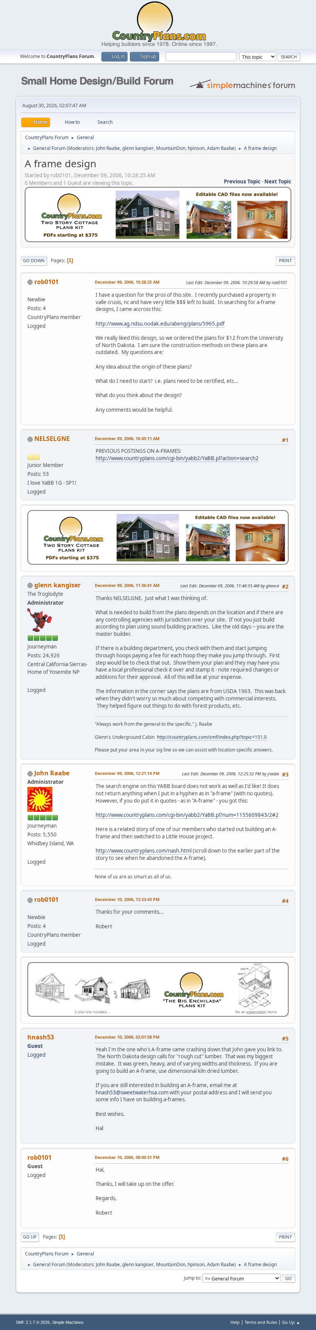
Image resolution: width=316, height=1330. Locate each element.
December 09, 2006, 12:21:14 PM (127, 773)
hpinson (196, 148)
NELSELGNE (52, 438)
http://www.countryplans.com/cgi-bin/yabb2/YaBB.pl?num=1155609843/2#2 (187, 814)
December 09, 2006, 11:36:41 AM (127, 585)
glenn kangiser (138, 148)
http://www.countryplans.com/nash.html (144, 850)
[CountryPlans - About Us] (30, 852)
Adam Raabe (220, 148)
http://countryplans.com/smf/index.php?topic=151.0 (212, 737)
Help (235, 1322)
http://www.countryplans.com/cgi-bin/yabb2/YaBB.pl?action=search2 (177, 458)
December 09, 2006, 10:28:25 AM (127, 282)
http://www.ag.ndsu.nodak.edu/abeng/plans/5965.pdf (160, 323)
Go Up (30, 1237)
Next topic (277, 181)
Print (285, 260)
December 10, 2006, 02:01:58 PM (127, 1037)
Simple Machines (68, 1322)
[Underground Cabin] (30, 680)
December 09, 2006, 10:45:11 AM (127, 438)
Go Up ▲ (291, 1322)
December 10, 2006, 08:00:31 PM (127, 1157)
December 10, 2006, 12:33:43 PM (127, 899)
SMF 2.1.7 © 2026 (33, 1322)
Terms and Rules (261, 1322)
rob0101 (46, 282)
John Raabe (108, 148)
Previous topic (242, 181)
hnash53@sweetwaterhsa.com (132, 1092)
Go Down (34, 260)
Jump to (192, 1278)
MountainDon (170, 148)
